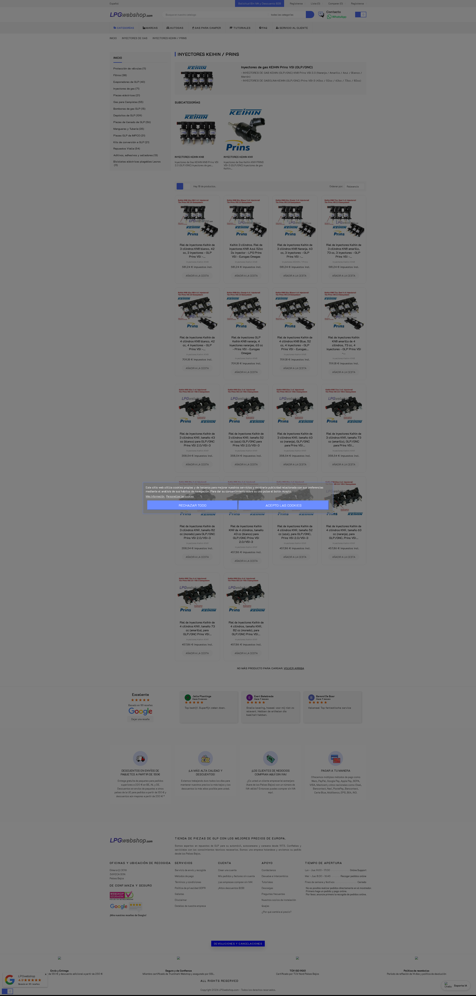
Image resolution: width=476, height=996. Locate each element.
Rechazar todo (192, 505)
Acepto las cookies (284, 505)
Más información (155, 496)
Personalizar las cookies (180, 496)
